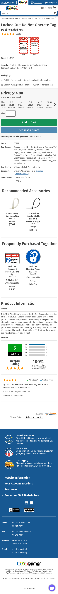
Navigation (2, 8)
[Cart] (55, 8)
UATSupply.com (34, 573)
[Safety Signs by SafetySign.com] (11, 8)
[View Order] (21, 10)
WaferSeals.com (47, 573)
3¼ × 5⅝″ (10, 58)
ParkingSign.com (47, 571)
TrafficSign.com (36, 571)
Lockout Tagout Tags (46, 18)
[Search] (55, 13)
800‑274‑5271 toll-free (21, 523)
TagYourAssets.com (23, 573)
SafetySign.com (7, 18)
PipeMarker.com (11, 573)
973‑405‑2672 (37, 136)
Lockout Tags (32, 18)
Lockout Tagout (20, 18)
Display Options (16, 417)
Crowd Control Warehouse (23, 571)
